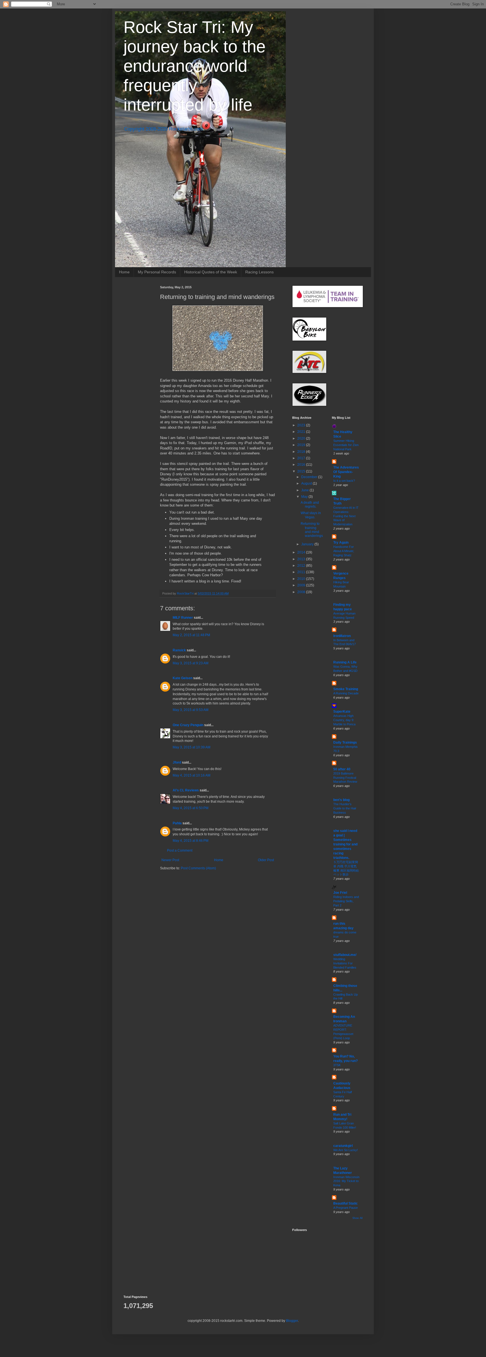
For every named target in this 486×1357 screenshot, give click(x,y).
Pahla (177, 823)
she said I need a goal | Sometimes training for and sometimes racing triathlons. (345, 844)
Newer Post (170, 860)
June (305, 490)
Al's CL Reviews (186, 790)
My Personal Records (157, 272)
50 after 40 (341, 769)
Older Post (266, 860)
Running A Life (345, 662)
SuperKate (341, 712)
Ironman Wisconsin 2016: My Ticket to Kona (346, 1181)
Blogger (292, 1321)
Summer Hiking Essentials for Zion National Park (346, 445)
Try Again (340, 542)
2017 (301, 458)
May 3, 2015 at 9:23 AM (190, 663)
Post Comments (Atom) (198, 868)
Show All (357, 1218)
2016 (301, 465)
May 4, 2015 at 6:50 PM (190, 808)
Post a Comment (179, 850)
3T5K (337, 1065)
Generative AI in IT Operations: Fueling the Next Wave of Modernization (346, 516)
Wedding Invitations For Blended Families (344, 963)
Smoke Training (345, 689)
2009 (301, 585)
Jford (177, 762)
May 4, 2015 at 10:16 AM (191, 775)
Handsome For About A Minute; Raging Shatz (343, 551)
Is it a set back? (344, 480)
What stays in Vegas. (311, 515)
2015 (301, 471)
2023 (301, 425)
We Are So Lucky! (345, 1150)
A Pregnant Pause (345, 1207)
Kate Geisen (182, 678)
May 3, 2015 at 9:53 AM (190, 710)
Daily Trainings (345, 742)
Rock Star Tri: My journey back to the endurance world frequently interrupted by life (194, 66)
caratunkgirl (343, 1146)
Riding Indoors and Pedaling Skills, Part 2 (346, 901)
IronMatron (342, 636)
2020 (301, 438)
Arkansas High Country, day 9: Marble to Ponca (344, 720)
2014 (301, 552)
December (309, 477)
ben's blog (341, 800)
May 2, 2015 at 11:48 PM (191, 635)
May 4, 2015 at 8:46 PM (190, 841)
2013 (301, 559)
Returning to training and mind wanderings (312, 530)
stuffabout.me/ (344, 955)
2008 (301, 592)
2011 (301, 572)
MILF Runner (183, 618)
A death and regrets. (310, 504)
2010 (301, 579)
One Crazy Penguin (188, 725)
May (305, 497)
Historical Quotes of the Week (210, 272)
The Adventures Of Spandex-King (346, 471)
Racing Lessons (259, 272)
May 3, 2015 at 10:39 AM (191, 747)
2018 (301, 452)
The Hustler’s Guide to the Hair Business (344, 808)
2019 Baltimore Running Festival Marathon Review (345, 778)
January (307, 544)
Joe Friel (340, 893)
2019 (301, 445)
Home (124, 272)
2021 (301, 432)
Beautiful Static (345, 1203)
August (307, 483)
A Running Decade (346, 693)
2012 (301, 566)
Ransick (179, 650)
